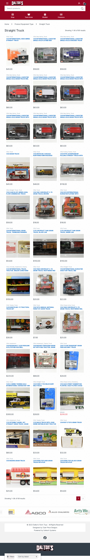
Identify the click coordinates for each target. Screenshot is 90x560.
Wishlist (45, 17)
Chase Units (67, 305)
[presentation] (89, 512)
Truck (11, 36)
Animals (11, 267)
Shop (12, 17)
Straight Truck (13, 190)
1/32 (7, 267)
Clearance (61, 17)
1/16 (34, 228)
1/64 (34, 36)
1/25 (7, 382)
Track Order (29, 17)
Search (82, 8)
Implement (18, 267)
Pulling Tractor (67, 152)
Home (7, 24)
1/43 (7, 305)
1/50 (7, 36)
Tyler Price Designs (50, 527)
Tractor (24, 267)
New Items (39, 36)
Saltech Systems (49, 530)
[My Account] (79, 3)
